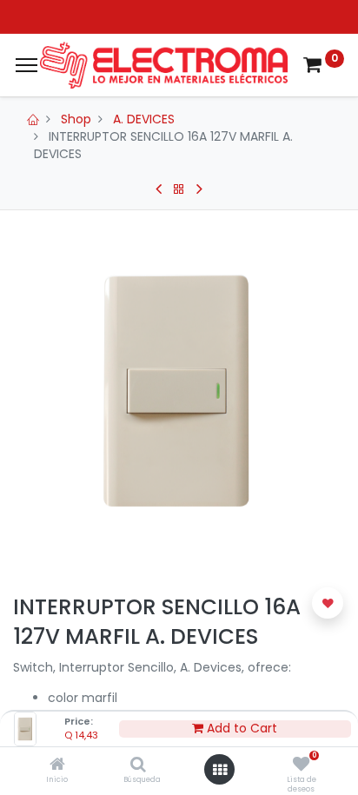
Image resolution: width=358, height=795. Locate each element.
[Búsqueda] (138, 765)
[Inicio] (57, 765)
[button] (327, 603)
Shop (76, 119)
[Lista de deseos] (301, 765)
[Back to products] (179, 189)
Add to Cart (240, 728)
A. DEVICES (144, 119)
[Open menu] (220, 769)
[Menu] (26, 65)
